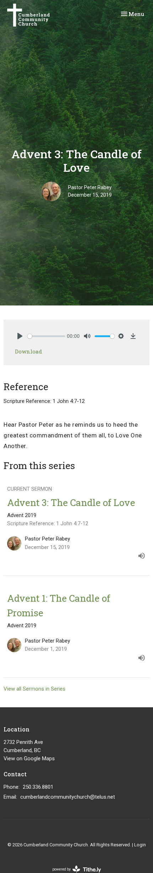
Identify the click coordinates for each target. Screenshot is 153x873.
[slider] (46, 336)
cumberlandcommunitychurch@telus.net (67, 797)
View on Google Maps (29, 758)
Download (28, 351)
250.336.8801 (38, 787)
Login (140, 844)
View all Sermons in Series (34, 689)
